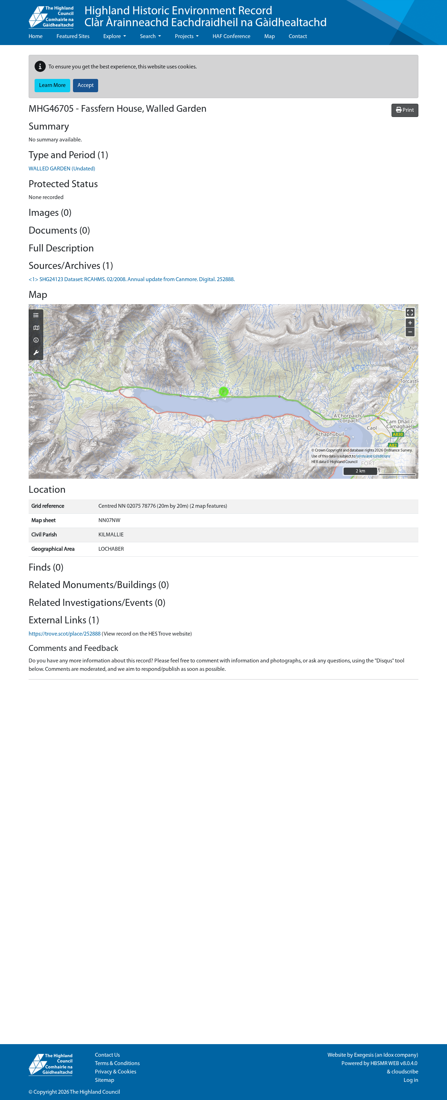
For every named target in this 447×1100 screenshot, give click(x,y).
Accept (86, 85)
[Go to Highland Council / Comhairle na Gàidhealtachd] (51, 14)
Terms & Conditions (117, 1063)
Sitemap (104, 1080)
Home (36, 36)
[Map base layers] (36, 328)
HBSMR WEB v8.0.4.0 (394, 1063)
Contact (298, 36)
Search (148, 36)
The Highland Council (95, 1092)
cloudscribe (404, 1072)
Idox (388, 1055)
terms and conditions (373, 457)
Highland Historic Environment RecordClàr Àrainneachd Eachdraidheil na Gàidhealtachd (206, 17)
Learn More (52, 85)
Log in (411, 1080)
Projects (185, 36)
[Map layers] (36, 316)
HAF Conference (231, 36)
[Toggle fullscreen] (410, 312)
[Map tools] (36, 353)
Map (269, 36)
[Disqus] (223, 772)
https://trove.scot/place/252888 (65, 634)
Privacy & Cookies (115, 1072)
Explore (112, 36)
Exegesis (364, 1055)
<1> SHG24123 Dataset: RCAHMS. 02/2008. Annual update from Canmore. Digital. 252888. (132, 280)
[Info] (36, 341)
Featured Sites (73, 36)
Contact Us (107, 1055)
